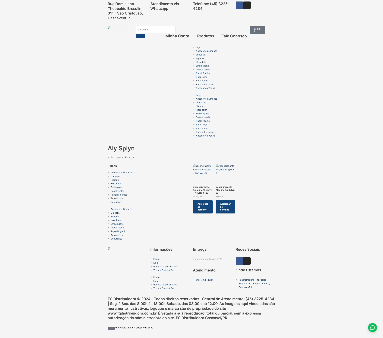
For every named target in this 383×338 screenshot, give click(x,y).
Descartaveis (203, 69)
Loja (198, 47)
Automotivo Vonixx (206, 84)
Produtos (205, 36)
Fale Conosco (234, 36)
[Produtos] (205, 29)
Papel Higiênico (119, 194)
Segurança (201, 76)
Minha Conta (177, 36)
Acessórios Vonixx (205, 88)
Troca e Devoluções (163, 270)
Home (156, 259)
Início (110, 157)
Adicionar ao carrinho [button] (202, 206)
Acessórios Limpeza (206, 50)
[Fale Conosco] (234, 29)
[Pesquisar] (140, 36)
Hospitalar (201, 62)
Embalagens (202, 65)
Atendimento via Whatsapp (164, 6)
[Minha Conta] (177, 29)
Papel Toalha (203, 73)
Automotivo (202, 80)
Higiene (200, 58)
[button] (372, 327)
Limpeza (200, 54)
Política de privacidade (165, 266)
